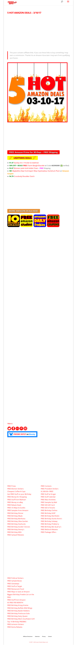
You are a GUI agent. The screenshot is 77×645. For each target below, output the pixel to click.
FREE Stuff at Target (14, 586)
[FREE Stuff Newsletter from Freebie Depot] (17, 430)
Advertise (37, 636)
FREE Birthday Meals (15, 516)
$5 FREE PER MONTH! (15, 602)
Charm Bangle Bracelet (27, 165)
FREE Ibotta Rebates (14, 627)
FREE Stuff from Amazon (16, 600)
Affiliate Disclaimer (27, 636)
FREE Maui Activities (48, 500)
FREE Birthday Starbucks (16, 524)
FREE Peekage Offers (48, 532)
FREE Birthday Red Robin (50, 516)
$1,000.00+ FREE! (47, 491)
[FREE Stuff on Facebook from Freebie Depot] (13, 430)
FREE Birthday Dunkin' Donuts (18, 527)
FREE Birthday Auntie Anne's (51, 518)
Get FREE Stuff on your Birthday (19, 494)
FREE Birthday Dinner (15, 513)
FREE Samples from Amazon (17, 510)
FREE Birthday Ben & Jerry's (51, 527)
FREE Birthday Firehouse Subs (18, 613)
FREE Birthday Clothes (49, 510)
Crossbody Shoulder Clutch (21, 176)
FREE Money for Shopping (17, 497)
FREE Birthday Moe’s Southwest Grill (20, 619)
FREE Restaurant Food (15, 589)
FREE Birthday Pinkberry (50, 524)
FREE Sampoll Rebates (15, 535)
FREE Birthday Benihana (16, 518)
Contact (50, 636)
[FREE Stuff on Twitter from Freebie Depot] (9, 430)
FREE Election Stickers (15, 489)
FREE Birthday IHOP (48, 513)
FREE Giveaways (13, 583)
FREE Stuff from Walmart (16, 500)
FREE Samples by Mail (49, 502)
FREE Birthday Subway (49, 521)
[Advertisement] (38, 32)
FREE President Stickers (49, 489)
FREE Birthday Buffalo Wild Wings (19, 608)
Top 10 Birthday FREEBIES (16, 622)
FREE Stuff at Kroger (48, 494)
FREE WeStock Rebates (49, 529)
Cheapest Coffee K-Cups (16, 491)
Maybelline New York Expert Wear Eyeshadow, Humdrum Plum (34, 171)
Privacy (44, 636)
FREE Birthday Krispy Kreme (17, 605)
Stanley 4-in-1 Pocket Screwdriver (24, 163)
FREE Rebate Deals (14, 505)
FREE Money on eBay (15, 502)
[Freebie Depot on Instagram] (25, 430)
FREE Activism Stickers (15, 624)
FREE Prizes (11, 486)
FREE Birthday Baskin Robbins (18, 611)
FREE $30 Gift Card (48, 505)
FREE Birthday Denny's (15, 529)
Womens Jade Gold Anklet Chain (23, 168)
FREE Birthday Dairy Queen (17, 616)
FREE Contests (46, 486)
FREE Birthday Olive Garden (17, 521)
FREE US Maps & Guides (16, 508)
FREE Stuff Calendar (48, 497)
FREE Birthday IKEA (14, 532)
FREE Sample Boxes (14, 581)
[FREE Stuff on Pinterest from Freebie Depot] (21, 430)
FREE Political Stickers (15, 578)
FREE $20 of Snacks (48, 508)
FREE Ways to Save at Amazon (18, 592)
